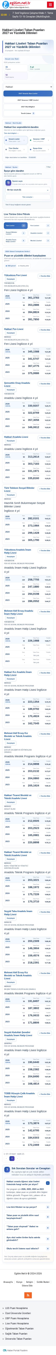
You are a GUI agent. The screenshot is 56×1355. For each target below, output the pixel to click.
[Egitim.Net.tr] (16, 4)
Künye (19, 1282)
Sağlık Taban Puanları (16, 1333)
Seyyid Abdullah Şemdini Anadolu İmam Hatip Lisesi (18, 1034)
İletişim (29, 1282)
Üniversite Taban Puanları (18, 1338)
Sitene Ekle (27, 1285)
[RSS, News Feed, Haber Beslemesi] (28, 1295)
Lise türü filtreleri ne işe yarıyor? (22, 1207)
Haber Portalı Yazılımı (17, 1350)
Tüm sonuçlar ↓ (28, 197)
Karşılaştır (11, 279)
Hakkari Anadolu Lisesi (16, 437)
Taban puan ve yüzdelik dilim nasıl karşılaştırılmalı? (23, 1216)
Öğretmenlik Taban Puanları (19, 1328)
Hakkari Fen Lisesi (13, 329)
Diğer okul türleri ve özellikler (20, 157)
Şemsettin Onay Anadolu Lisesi (17, 384)
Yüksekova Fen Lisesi (15, 275)
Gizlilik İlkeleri (43, 1282)
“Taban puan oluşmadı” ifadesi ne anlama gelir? (22, 1227)
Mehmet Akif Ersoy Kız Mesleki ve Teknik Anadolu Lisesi (18, 736)
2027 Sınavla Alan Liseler (28, 93)
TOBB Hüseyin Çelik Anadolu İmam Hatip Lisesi (19, 1095)
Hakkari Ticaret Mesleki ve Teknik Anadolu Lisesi (17, 796)
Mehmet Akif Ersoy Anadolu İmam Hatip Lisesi (18, 612)
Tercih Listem (27, 113)
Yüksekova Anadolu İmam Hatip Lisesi (17, 551)
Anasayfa (8, 1282)
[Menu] (50, 5)
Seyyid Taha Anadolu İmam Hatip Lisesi (18, 912)
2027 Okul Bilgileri (28, 107)
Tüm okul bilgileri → (11, 133)
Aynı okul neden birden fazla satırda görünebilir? (23, 1238)
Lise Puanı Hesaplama (17, 1323)
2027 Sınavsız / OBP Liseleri (28, 100)
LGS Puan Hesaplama (16, 1308)
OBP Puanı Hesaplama (17, 1318)
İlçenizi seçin (17, 181)
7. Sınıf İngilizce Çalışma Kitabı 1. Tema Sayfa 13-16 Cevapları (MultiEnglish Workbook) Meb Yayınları (32, 15)
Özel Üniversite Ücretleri (18, 1313)
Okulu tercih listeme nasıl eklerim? (23, 1248)
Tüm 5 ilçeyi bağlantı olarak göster (18, 204)
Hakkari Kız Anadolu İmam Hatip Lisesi (18, 673)
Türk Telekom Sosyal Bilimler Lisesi (19, 489)
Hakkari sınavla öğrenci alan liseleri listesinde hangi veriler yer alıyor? (23, 1182)
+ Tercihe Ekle (44, 276)
